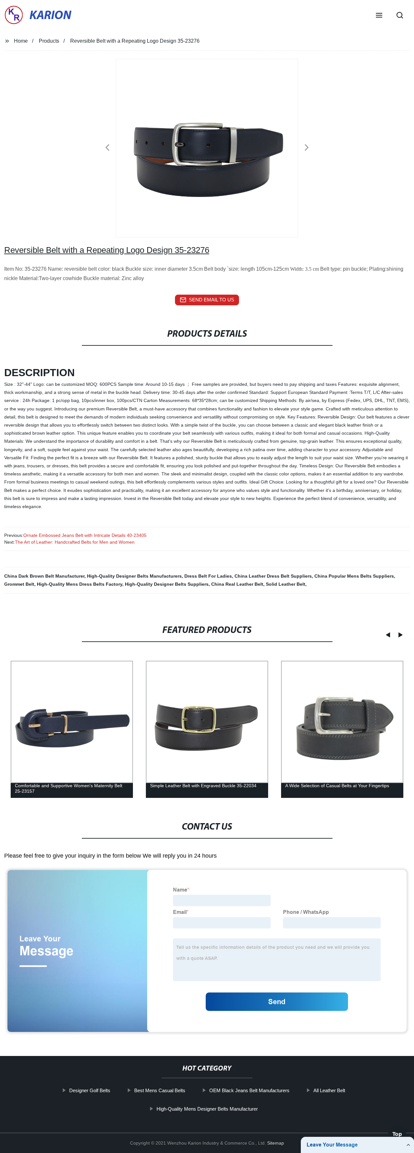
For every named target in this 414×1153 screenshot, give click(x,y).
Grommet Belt (19, 584)
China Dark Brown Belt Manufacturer (44, 576)
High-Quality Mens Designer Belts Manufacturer (206, 1109)
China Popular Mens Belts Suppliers (354, 576)
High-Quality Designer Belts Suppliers (167, 584)
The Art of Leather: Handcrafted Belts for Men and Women (75, 542)
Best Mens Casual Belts (159, 1090)
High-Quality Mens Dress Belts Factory (79, 584)
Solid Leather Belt (285, 584)
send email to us (211, 299)
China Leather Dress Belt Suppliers (273, 576)
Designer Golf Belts (89, 1090)
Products (49, 41)
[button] (379, 15)
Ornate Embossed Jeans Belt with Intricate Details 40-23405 (85, 535)
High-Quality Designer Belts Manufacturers (134, 576)
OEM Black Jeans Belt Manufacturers (249, 1090)
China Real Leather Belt (237, 584)
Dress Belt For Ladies (208, 576)
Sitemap (275, 1143)
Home (21, 41)
